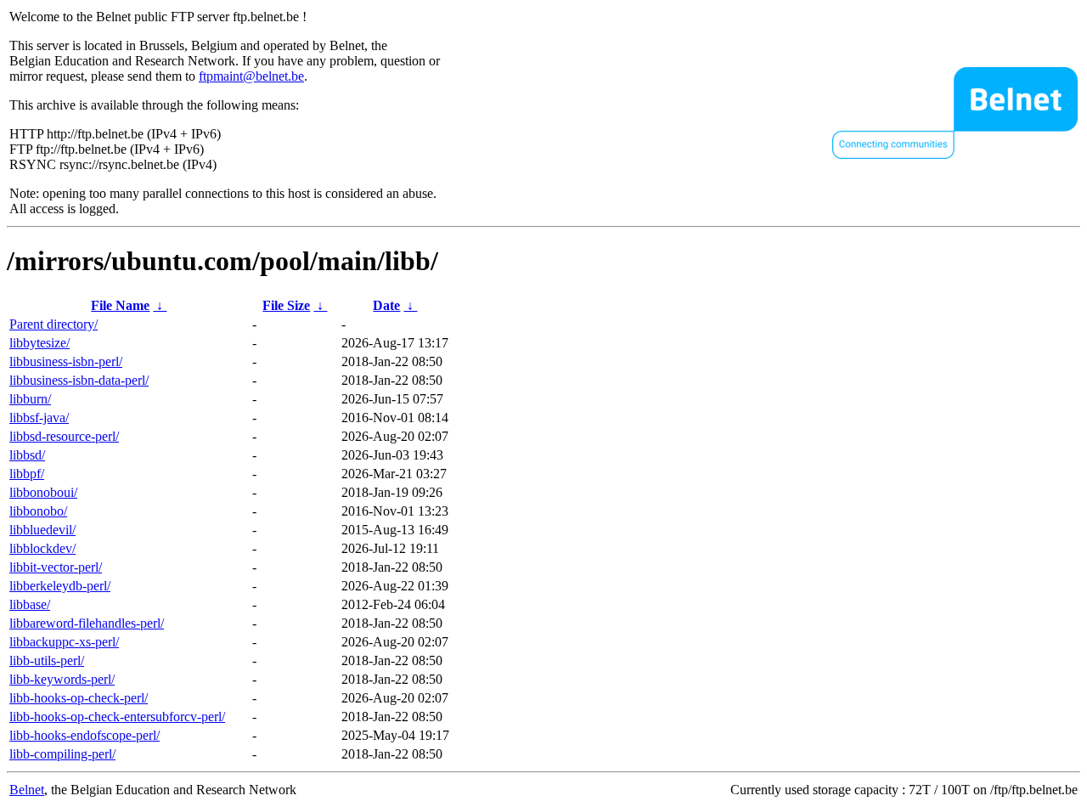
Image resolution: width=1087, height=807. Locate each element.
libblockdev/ (42, 548)
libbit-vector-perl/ (55, 567)
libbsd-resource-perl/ (64, 436)
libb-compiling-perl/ (62, 754)
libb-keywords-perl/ (62, 679)
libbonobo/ (38, 511)
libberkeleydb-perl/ (59, 585)
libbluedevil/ (42, 529)
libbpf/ (26, 473)
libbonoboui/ (43, 492)
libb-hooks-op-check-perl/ (78, 698)
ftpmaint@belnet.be (251, 76)
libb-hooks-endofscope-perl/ (84, 735)
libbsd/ (27, 455)
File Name (120, 305)
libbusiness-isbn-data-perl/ (79, 380)
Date (386, 305)
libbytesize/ (39, 343)
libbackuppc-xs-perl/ (64, 642)
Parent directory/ (53, 324)
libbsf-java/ (39, 417)
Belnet (26, 789)
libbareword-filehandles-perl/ (86, 623)
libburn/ (30, 399)
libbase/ (29, 604)
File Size (286, 305)
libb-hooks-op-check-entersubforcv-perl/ (117, 716)
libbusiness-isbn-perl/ (65, 361)
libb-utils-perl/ (46, 660)
